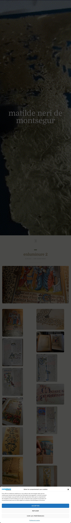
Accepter (35, 506)
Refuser (35, 511)
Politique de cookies (34, 520)
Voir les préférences (35, 516)
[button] (68, 489)
